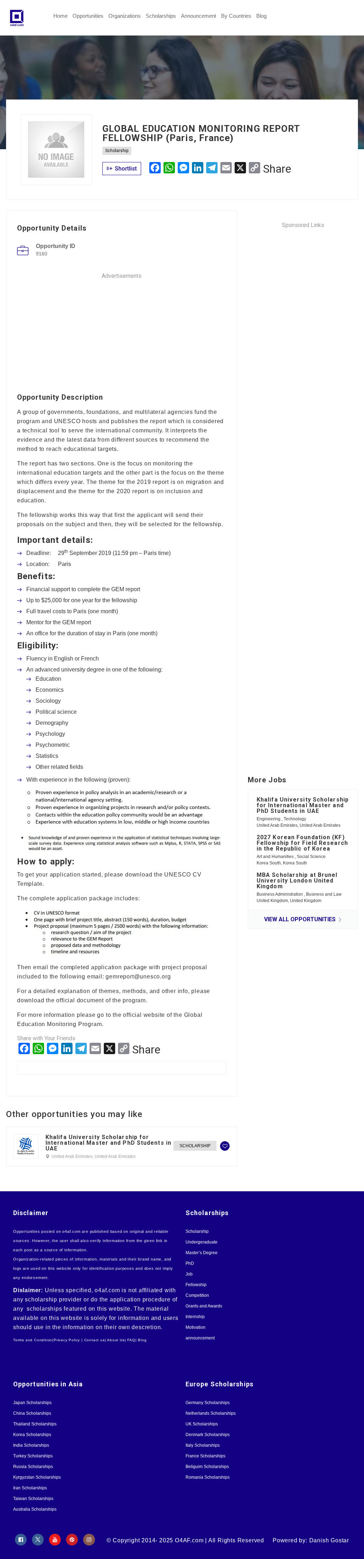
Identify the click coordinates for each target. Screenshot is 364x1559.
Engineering (269, 818)
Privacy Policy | (68, 1340)
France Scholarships (205, 1455)
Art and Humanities (276, 856)
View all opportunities (300, 919)
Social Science (311, 856)
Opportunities (88, 16)
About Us (115, 1340)
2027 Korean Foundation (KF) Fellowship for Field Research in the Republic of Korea (302, 843)
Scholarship (116, 150)
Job (189, 1274)
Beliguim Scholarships (207, 1466)
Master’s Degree (202, 1252)
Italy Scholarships (203, 1445)
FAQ (131, 1340)
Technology (295, 818)
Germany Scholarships (208, 1402)
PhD (190, 1263)
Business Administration (280, 894)
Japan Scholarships (32, 1402)
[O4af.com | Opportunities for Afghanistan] (31, 17)
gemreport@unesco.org (138, 976)
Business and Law (324, 894)
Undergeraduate (202, 1242)
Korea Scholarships (32, 1434)
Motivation (195, 1327)
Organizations (124, 16)
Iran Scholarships (30, 1487)
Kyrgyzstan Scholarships (37, 1477)
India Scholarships (31, 1445)
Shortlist (125, 168)
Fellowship (196, 1284)
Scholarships (161, 16)
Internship (195, 1316)
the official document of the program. (97, 1000)
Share (277, 168)
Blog (261, 16)
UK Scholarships (202, 1424)
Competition (197, 1295)
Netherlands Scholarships (211, 1413)
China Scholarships (32, 1413)
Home (60, 16)
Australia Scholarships (35, 1509)
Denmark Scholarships (208, 1434)
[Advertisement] (121, 330)
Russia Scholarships (33, 1466)
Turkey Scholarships (33, 1455)
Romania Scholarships (208, 1477)
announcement (200, 1338)
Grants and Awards (204, 1306)
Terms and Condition (32, 1340)
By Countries (236, 16)
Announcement (198, 16)
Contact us (94, 1340)
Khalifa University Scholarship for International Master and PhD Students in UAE (108, 1142)
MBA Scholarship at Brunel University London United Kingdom (297, 881)
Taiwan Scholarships (33, 1498)
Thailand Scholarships (35, 1424)
